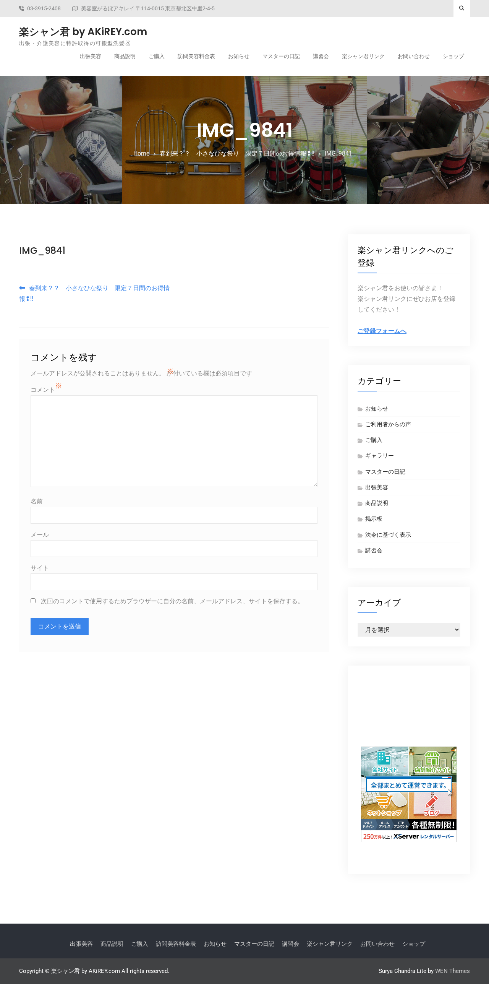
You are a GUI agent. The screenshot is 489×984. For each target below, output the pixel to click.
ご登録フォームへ (382, 330)
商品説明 (125, 56)
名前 (37, 501)
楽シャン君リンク (363, 56)
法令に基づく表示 (388, 534)
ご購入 (157, 56)
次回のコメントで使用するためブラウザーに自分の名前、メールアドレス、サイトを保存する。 (172, 601)
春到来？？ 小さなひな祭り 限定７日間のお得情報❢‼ (94, 293)
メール (40, 534)
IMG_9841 (42, 250)
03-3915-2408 (44, 8)
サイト (40, 568)
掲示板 (373, 518)
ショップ (453, 56)
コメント (43, 389)
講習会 (321, 56)
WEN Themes (452, 971)
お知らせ (238, 56)
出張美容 (90, 56)
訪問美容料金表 (196, 56)
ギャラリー (379, 455)
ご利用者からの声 (388, 424)
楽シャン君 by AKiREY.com (83, 32)
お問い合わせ (414, 56)
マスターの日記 (281, 56)
